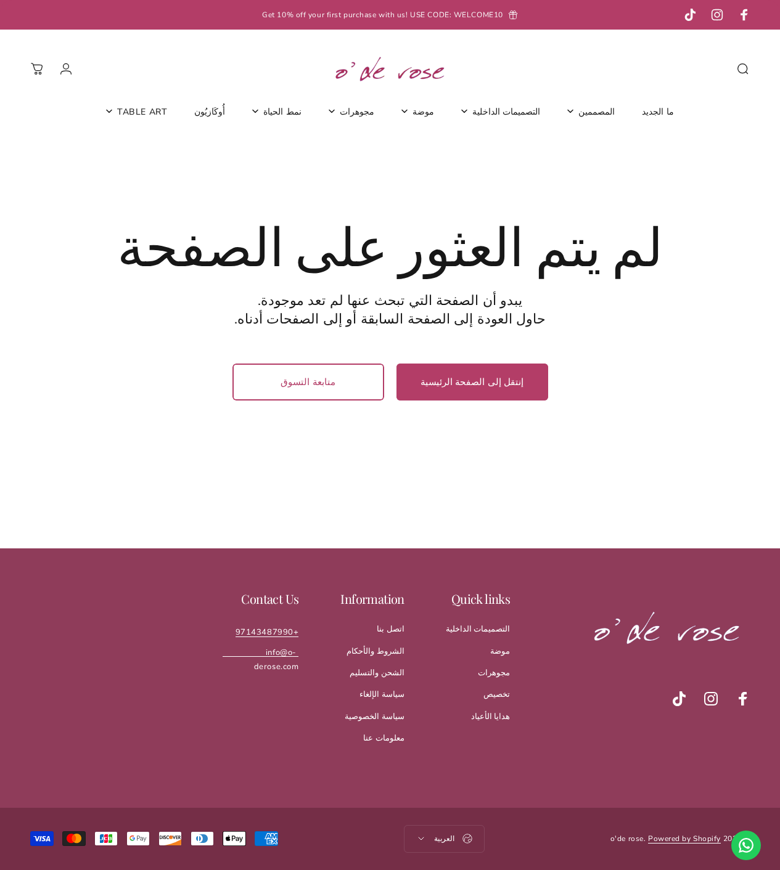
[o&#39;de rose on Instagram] (711, 698)
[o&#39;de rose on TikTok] (678, 698)
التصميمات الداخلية (478, 629)
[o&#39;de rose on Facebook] (743, 698)
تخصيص (496, 694)
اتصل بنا (390, 629)
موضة (500, 651)
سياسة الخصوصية (374, 716)
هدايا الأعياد (491, 716)
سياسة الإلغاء (381, 694)
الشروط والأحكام (375, 651)
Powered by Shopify (684, 839)
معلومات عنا (383, 738)
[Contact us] (746, 845)
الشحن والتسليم (377, 672)
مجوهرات (494, 672)
